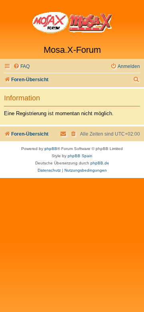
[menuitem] (21, 66)
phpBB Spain (80, 156)
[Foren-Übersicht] (72, 22)
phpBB (50, 148)
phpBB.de (99, 163)
